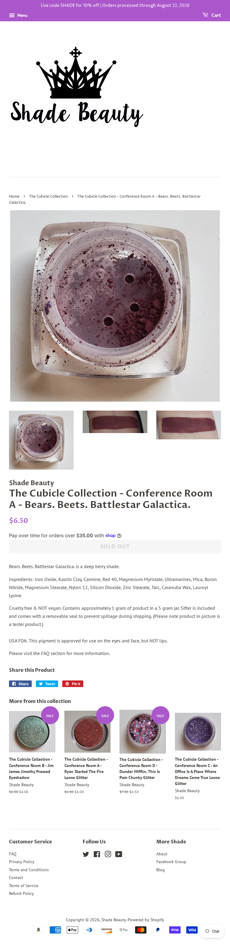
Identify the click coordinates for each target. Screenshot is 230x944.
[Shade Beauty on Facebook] (96, 855)
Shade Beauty (113, 919)
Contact (16, 877)
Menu (22, 15)
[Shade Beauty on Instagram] (108, 855)
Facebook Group (171, 861)
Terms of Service (23, 885)
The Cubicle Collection (48, 196)
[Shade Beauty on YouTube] (118, 855)
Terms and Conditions (29, 869)
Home (14, 196)
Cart (216, 15)
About (161, 854)
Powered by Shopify (146, 919)
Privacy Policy (21, 861)
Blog (160, 869)
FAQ (12, 854)
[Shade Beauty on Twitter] (86, 855)
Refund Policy (21, 893)
